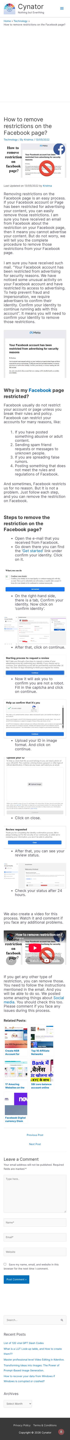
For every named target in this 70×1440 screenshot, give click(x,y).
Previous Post (35, 1135)
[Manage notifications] (61, 1432)
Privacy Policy (22, 1425)
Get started (33, 551)
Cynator (31, 6)
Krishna (47, 185)
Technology (11, 139)
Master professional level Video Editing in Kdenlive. (34, 1359)
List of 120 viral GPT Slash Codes (24, 1343)
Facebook (40, 390)
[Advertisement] (35, 63)
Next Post (35, 1144)
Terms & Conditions (45, 1425)
